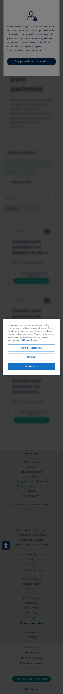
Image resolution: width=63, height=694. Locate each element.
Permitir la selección (31, 348)
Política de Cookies (29, 340)
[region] (31, 347)
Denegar (31, 357)
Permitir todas (31, 366)
